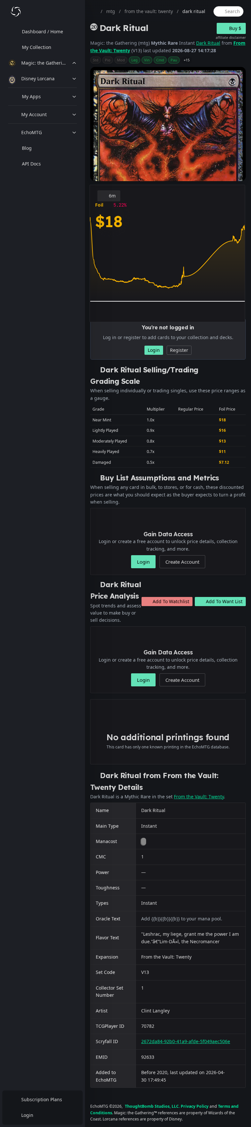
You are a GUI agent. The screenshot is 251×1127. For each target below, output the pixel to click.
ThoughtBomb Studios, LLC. (152, 1106)
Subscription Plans (41, 1099)
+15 (187, 59)
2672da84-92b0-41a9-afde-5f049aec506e (185, 1041)
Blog (27, 148)
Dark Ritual (208, 43)
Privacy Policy (195, 1106)
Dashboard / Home (42, 31)
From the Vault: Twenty (199, 796)
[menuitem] (42, 32)
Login (27, 1115)
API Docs (31, 164)
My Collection (36, 47)
